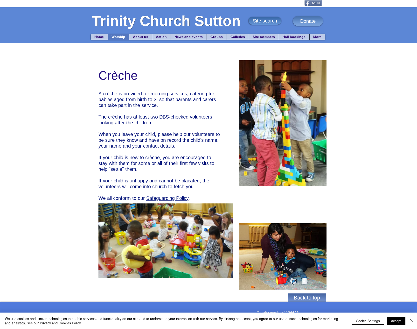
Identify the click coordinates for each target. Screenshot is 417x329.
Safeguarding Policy (167, 198)
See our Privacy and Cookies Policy (54, 323)
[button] (265, 21)
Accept (396, 320)
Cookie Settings (368, 320)
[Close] (411, 320)
